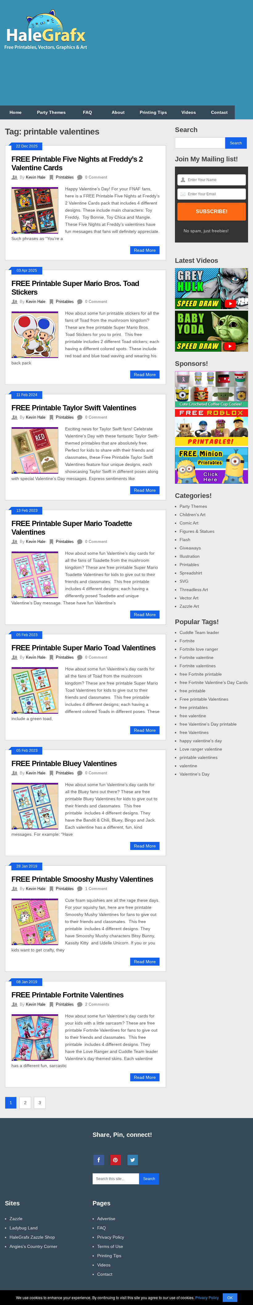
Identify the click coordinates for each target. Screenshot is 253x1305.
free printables (194, 707)
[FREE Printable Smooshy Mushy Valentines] (38, 921)
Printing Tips (153, 112)
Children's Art (192, 514)
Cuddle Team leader (199, 632)
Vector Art (189, 597)
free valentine (193, 715)
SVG (184, 581)
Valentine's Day (194, 774)
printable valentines (199, 757)
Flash (185, 539)
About (118, 112)
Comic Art (189, 522)
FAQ (87, 112)
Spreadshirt (191, 572)
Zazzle (16, 1218)
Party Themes (51, 112)
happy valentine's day (201, 740)
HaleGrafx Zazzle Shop (32, 1237)
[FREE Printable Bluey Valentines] (38, 805)
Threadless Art (194, 589)
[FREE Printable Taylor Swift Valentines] (38, 449)
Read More (145, 250)
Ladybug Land (24, 1227)
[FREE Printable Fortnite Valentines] (38, 1037)
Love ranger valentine (201, 749)
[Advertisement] (179, 56)
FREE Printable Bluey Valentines (64, 763)
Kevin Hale (35, 177)
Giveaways (190, 547)
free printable (192, 690)
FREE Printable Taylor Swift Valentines (73, 408)
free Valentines (194, 732)
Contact (219, 112)
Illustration (190, 556)
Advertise (106, 1218)
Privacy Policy (110, 1237)
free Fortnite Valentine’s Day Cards (214, 682)
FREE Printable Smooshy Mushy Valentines (82, 879)
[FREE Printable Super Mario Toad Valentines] (38, 689)
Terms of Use (110, 1246)
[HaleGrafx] (45, 48)
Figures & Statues (197, 531)
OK (230, 1297)
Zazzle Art (189, 606)
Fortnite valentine (197, 657)
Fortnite (187, 640)
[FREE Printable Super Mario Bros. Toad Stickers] (38, 334)
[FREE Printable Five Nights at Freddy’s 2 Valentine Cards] (38, 209)
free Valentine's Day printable (208, 724)
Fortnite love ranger (199, 649)
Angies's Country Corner (33, 1246)
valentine (188, 765)
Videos (188, 112)
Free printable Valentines (204, 699)
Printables (65, 177)
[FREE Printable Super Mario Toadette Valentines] (38, 574)
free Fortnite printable (201, 674)
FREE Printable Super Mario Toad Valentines (83, 648)
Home (16, 112)
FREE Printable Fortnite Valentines (67, 995)
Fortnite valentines (198, 665)
